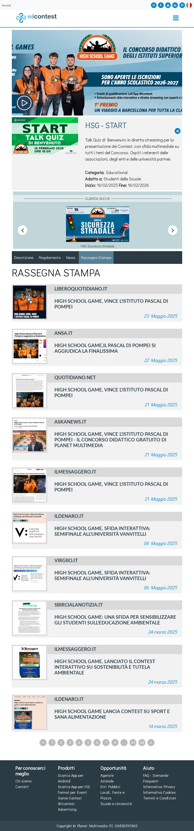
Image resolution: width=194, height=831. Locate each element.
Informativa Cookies (159, 792)
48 (142, 742)
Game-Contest (70, 797)
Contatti (22, 786)
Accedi (6, 5)
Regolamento (50, 257)
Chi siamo (23, 780)
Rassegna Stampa (96, 257)
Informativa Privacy (159, 786)
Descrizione (23, 257)
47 (133, 742)
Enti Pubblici (110, 786)
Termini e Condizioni (159, 797)
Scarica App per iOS (74, 786)
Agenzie (107, 775)
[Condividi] (178, 131)
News (70, 257)
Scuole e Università (116, 803)
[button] (189, 4)
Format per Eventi (72, 792)
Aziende (107, 780)
